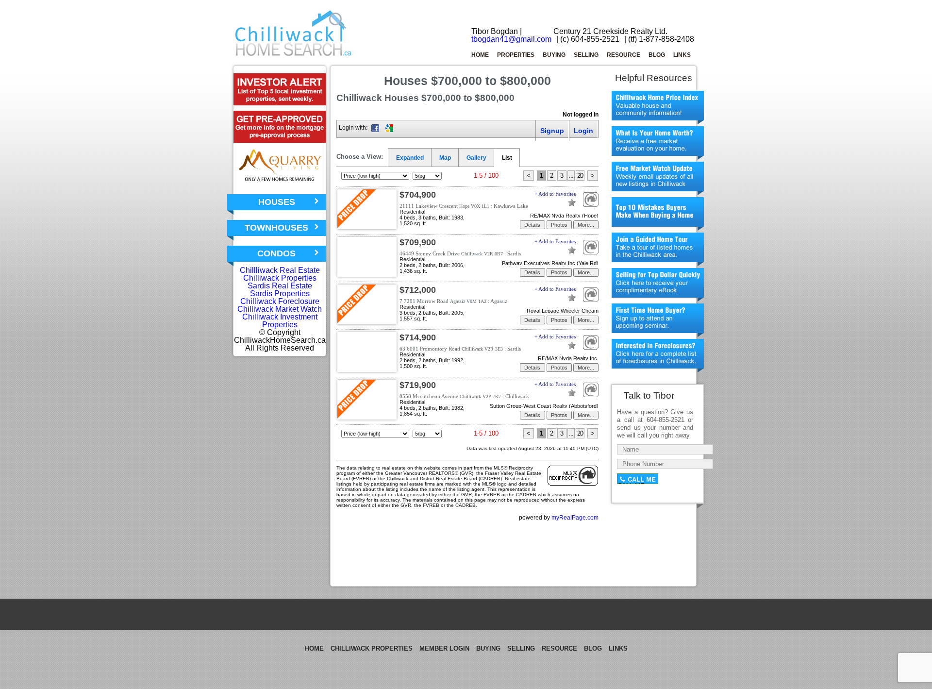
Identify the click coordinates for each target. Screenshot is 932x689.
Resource (623, 54)
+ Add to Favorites (555, 194)
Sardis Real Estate (280, 286)
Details (532, 225)
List (507, 157)
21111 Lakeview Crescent (463, 206)
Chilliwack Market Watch (279, 309)
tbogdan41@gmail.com (511, 39)
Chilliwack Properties (279, 278)
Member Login (444, 648)
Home (480, 54)
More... (586, 225)
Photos (559, 225)
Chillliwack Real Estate (280, 270)
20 (580, 175)
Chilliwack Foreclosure (279, 301)
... (571, 175)
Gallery (476, 157)
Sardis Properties (280, 293)
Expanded (410, 157)
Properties (515, 54)
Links (682, 54)
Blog (657, 54)
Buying (554, 54)
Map (445, 157)
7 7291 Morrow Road (453, 301)
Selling (586, 54)
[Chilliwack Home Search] (293, 54)
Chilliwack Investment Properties (279, 321)
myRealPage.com (575, 517)
